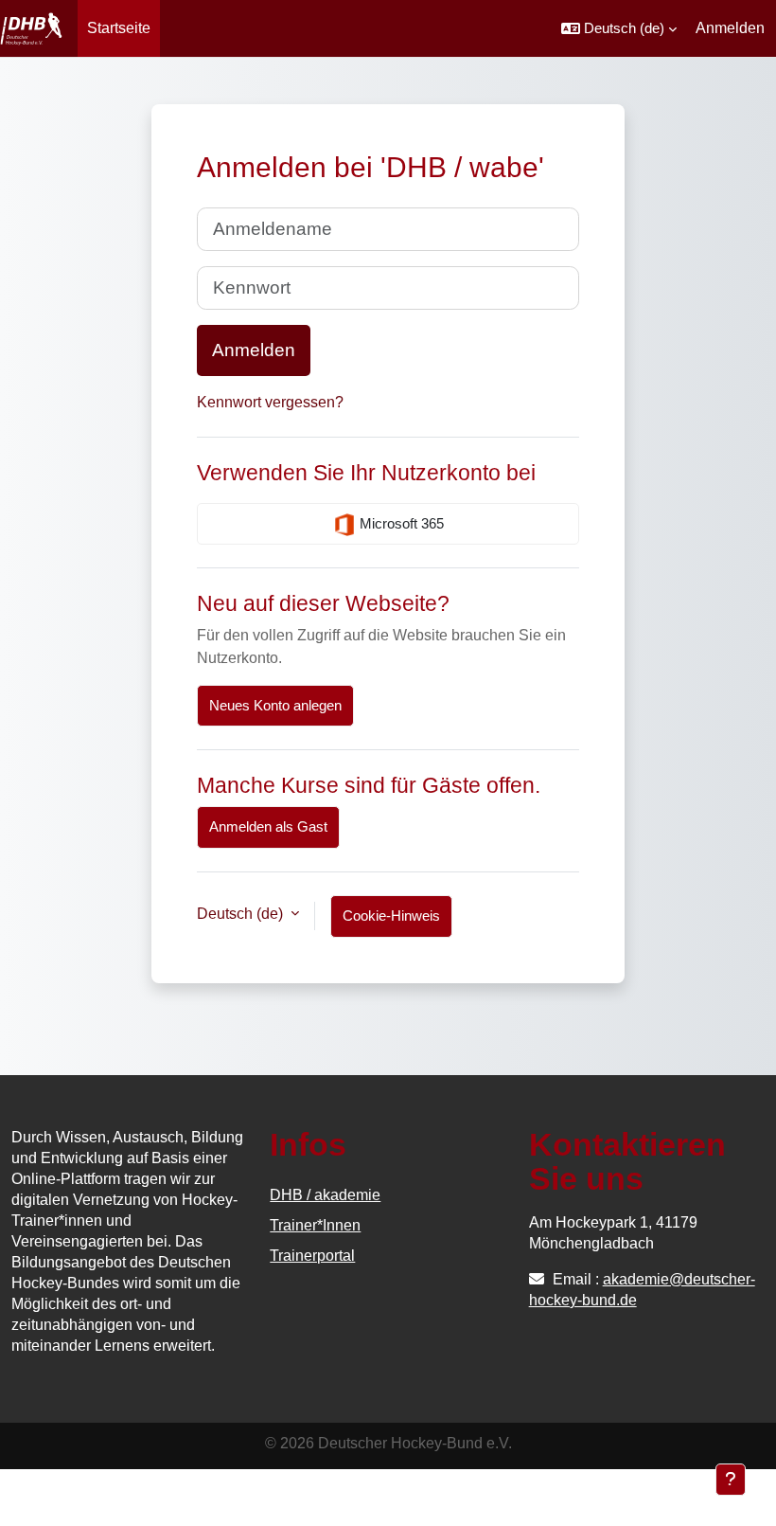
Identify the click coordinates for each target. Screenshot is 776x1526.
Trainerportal (312, 1256)
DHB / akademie (325, 1195)
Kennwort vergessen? (270, 402)
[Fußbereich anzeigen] (730, 1479)
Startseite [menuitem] (118, 28)
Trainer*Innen (315, 1225)
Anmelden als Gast (268, 826)
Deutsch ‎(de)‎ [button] (242, 914)
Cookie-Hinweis (391, 915)
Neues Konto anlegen (275, 705)
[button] (619, 28)
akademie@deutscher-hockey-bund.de (642, 1289)
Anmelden (730, 28)
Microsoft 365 (400, 523)
